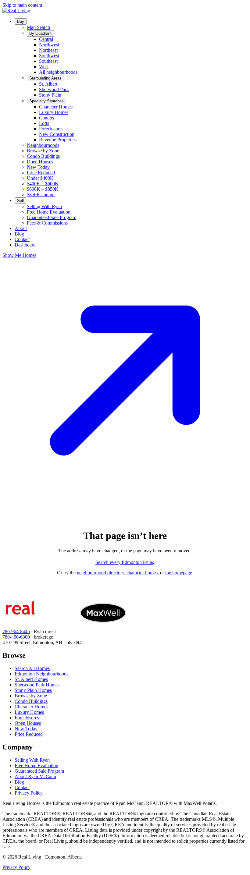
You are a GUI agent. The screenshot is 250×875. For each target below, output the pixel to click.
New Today (38, 167)
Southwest (49, 55)
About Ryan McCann (35, 776)
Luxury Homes (53, 112)
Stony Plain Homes (33, 690)
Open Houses (40, 161)
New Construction (56, 134)
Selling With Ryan (44, 206)
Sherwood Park (54, 89)
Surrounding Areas (45, 78)
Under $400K (40, 178)
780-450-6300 (16, 636)
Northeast (48, 50)
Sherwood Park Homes (37, 684)
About (21, 228)
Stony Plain (50, 94)
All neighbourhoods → (61, 72)
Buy (20, 21)
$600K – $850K (43, 189)
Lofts (44, 123)
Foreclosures (51, 128)
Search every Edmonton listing (125, 562)
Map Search (38, 27)
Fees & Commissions (47, 222)
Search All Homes (32, 668)
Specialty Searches (46, 101)
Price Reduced (41, 172)
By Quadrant (40, 33)
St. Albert (48, 84)
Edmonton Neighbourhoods (41, 673)
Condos (46, 117)
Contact (22, 239)
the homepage (178, 572)
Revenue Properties (58, 139)
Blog (19, 233)
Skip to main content (22, 5)
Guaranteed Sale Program (51, 217)
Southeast (48, 61)
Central (46, 39)
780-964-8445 (16, 631)
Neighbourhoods (43, 145)
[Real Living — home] (16, 10)
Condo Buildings (43, 156)
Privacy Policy (29, 792)
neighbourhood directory (100, 572)
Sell (20, 200)
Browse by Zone (43, 150)
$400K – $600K (43, 183)
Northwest (49, 44)
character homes (142, 572)
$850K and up (41, 194)
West (43, 66)
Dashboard (25, 244)
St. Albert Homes (31, 679)
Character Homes (56, 106)
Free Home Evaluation (48, 211)
